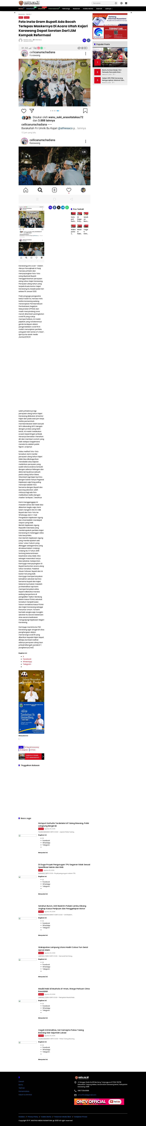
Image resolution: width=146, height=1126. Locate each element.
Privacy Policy (33, 1117)
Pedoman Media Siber (62, 1117)
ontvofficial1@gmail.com (87, 1095)
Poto (33, 750)
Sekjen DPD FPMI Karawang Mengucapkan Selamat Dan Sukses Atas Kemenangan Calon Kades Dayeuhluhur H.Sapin (113, 79)
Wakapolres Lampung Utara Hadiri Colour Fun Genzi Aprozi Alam (73, 232)
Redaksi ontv (28, 39)
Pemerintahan (24, 1091)
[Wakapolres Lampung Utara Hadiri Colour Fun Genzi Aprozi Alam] (28, 965)
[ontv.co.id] (29, 3)
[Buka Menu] (126, 3)
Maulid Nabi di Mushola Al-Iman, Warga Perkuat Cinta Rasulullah (79, 232)
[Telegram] (63, 207)
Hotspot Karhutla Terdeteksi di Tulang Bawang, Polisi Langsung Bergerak (73, 219)
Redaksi (22, 1117)
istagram (24, 750)
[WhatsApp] (67, 207)
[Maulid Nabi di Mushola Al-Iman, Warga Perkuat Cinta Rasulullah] (28, 1006)
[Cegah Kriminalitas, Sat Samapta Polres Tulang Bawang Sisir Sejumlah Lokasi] (28, 1047)
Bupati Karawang (33, 747)
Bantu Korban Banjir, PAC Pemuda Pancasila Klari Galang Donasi (112, 71)
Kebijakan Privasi (80, 1117)
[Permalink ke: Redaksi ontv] (21, 40)
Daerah (26, 17)
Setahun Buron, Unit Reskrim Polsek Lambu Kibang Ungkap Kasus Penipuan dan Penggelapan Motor (86, 219)
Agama (81, 225)
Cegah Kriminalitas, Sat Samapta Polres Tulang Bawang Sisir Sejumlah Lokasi (86, 232)
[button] (116, 3)
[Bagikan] (88, 40)
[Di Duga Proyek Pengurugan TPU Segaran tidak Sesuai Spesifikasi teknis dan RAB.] (28, 882)
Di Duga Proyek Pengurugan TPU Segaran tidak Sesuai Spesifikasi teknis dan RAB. (79, 219)
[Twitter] (58, 207)
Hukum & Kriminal (25, 1095)
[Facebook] (54, 207)
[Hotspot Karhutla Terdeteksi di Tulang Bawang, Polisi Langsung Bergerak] (28, 840)
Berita (21, 17)
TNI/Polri (22, 1088)
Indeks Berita (46, 1117)
